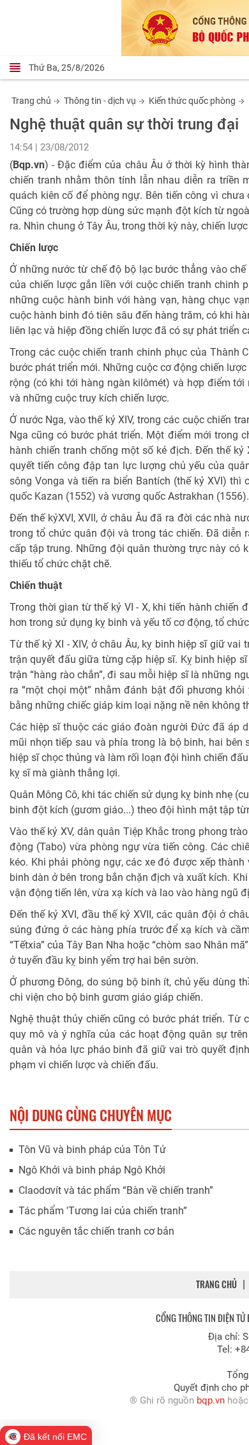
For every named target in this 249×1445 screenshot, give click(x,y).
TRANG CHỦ (216, 1284)
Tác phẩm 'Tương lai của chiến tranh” (103, 1211)
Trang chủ (31, 101)
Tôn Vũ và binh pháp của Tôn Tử (92, 1150)
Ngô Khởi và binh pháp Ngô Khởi (92, 1170)
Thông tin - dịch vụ (100, 101)
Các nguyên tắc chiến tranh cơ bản (96, 1231)
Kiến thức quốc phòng (192, 101)
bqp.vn (211, 1400)
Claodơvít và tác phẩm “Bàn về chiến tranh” (116, 1190)
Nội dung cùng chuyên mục (91, 1115)
